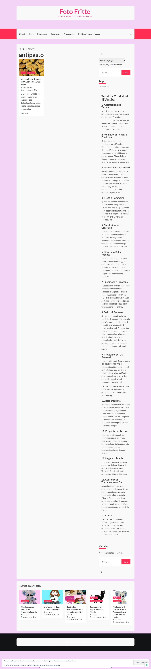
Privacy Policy (104, 87)
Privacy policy (69, 34)
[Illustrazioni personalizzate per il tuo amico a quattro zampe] (75, 597)
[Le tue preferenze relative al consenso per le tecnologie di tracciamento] (147, 665)
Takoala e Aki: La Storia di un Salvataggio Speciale (29, 609)
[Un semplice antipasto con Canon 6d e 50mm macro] (31, 67)
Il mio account (42, 34)
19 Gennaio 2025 (97, 617)
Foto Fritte (75, 11)
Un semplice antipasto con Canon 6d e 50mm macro (31, 82)
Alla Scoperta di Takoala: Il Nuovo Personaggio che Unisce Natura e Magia (119, 612)
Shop (31, 34)
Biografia (22, 34)
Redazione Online (28, 88)
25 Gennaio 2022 (28, 90)
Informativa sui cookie (53, 665)
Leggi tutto (24, 113)
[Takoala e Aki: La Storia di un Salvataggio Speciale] (29, 597)
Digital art (25, 601)
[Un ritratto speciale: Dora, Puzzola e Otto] (52, 597)
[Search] (130, 34)
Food (23, 73)
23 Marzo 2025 (27, 617)
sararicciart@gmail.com (111, 531)
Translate (118, 65)
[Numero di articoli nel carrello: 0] (101, 53)
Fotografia (31, 73)
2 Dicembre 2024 (120, 622)
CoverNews (83, 642)
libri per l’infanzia (96, 601)
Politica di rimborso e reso (89, 34)
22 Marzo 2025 (50, 615)
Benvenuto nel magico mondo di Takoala (96, 609)
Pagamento (56, 34)
